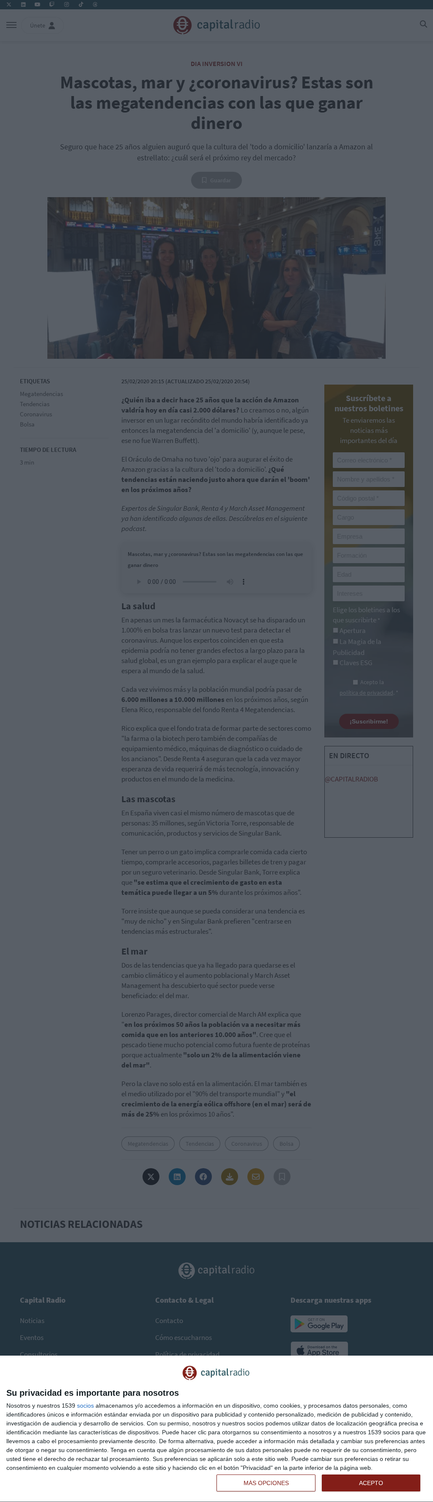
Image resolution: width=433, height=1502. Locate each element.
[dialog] (216, 1429)
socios (85, 1405)
